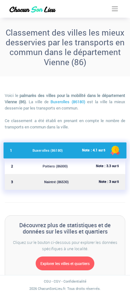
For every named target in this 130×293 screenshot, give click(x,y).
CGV (57, 281)
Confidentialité (74, 281)
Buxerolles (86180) (67, 101)
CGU (47, 281)
